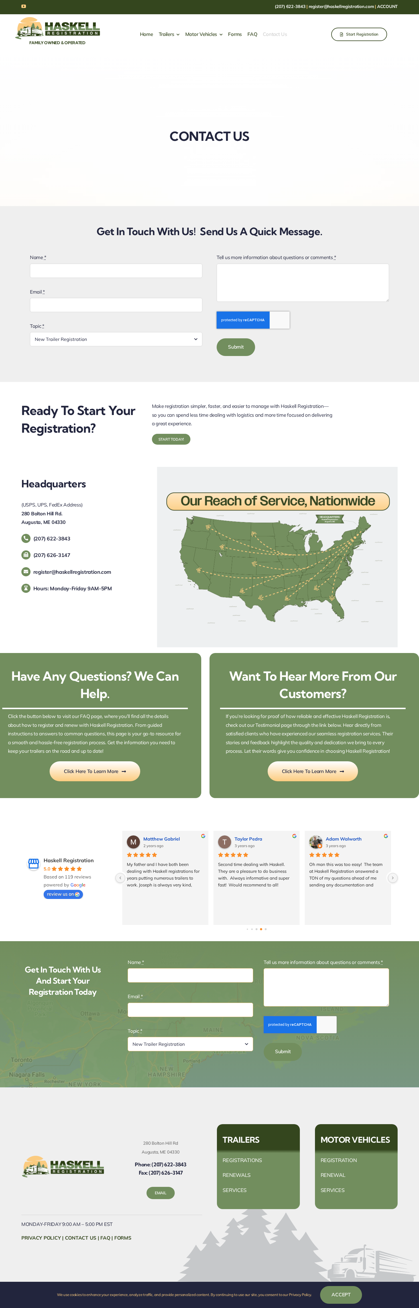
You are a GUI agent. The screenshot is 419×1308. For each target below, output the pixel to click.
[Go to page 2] (247, 929)
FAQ (105, 1238)
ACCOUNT (387, 6)
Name (38, 257)
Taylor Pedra (157, 839)
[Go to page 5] (261, 929)
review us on (60, 894)
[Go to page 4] (257, 929)
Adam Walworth (252, 839)
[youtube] (23, 6)
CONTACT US (80, 1238)
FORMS (122, 1238)
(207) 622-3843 (290, 6)
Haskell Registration (69, 860)
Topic (37, 326)
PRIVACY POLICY (41, 1238)
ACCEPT (340, 1294)
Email (37, 292)
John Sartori (338, 839)
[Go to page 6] (266, 929)
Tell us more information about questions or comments (276, 257)
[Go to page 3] (252, 929)
